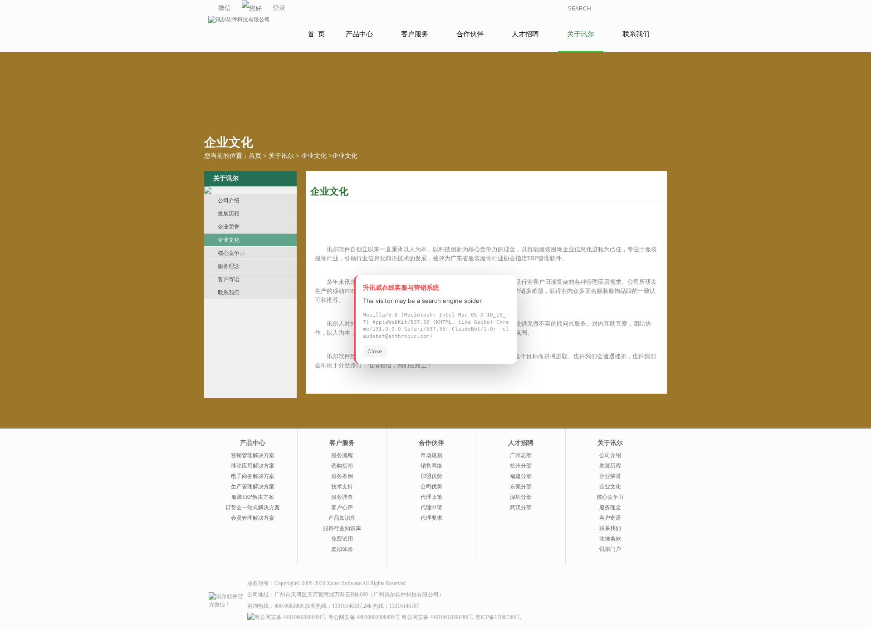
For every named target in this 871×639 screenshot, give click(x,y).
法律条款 (610, 539)
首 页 (316, 34)
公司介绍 (229, 200)
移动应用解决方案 (252, 466)
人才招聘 (525, 34)
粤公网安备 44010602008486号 (437, 617)
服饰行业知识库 (342, 528)
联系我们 (636, 34)
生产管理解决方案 (252, 486)
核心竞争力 (231, 253)
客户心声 (342, 507)
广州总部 (521, 455)
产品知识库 (342, 518)
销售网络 (431, 466)
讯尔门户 (610, 549)
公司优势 (431, 486)
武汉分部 (521, 507)
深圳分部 (521, 497)
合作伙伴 (470, 34)
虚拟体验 (342, 549)
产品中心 (359, 34)
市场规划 (431, 455)
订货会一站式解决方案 (252, 507)
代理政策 (431, 497)
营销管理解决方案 (252, 455)
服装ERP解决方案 (252, 497)
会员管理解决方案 (252, 518)
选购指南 (342, 466)
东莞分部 (521, 486)
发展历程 (229, 213)
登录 (279, 8)
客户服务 (414, 34)
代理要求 (431, 518)
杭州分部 (521, 466)
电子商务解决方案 (252, 476)
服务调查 (342, 497)
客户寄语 (229, 279)
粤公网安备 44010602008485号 (364, 617)
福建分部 (521, 476)
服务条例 (342, 476)
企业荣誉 (229, 227)
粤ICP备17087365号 (498, 617)
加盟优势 (431, 476)
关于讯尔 (580, 34)
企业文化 (314, 155)
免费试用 (342, 539)
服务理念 (229, 266)
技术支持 (342, 486)
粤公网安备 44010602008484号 (290, 617)
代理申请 (431, 507)
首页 (255, 155)
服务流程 (342, 455)
